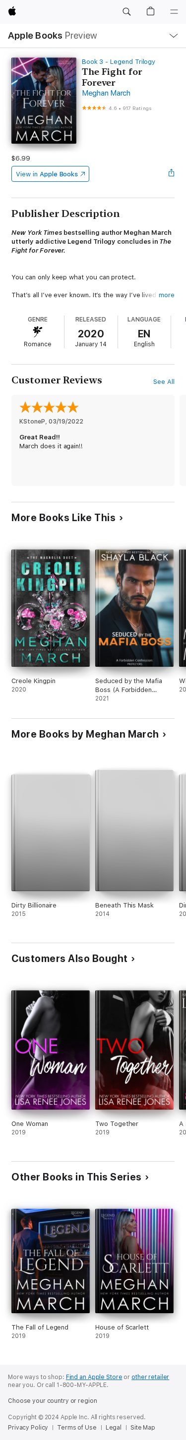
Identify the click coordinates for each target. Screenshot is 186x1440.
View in (47, 174)
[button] (126, 12)
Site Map (142, 1427)
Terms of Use (77, 1427)
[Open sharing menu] (171, 173)
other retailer (150, 1377)
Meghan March (106, 93)
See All (164, 381)
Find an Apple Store (94, 1377)
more (167, 295)
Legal (114, 1427)
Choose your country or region (52, 1400)
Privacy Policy (28, 1427)
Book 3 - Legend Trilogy (119, 61)
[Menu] (174, 12)
